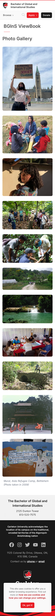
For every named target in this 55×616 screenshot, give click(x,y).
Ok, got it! (27, 605)
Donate (46, 15)
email (41, 561)
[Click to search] (23, 15)
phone (31, 561)
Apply (32, 15)
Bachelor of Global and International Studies (24, 5)
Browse (7, 15)
